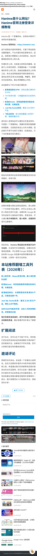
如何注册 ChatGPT (20, 510)
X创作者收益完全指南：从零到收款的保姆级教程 (24, 521)
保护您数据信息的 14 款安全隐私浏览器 (24, 531)
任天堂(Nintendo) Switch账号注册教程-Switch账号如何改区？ (24, 471)
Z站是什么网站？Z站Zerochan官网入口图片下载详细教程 (24, 481)
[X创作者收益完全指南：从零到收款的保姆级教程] (7, 522)
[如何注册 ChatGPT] (7, 512)
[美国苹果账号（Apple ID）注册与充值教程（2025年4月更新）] (7, 463)
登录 (4, 414)
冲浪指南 (18, 32)
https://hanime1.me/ (26, 45)
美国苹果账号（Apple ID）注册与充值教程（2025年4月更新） (24, 461)
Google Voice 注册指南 (22, 540)
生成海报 (6, 396)
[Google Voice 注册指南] (7, 542)
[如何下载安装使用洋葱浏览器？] (7, 492)
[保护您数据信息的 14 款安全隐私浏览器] (7, 532)
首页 (2, 14)
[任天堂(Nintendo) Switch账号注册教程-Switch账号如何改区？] (7, 472)
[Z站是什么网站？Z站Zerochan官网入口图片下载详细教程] (7, 482)
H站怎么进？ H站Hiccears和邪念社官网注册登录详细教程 (24, 501)
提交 (18, 417)
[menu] (34, 9)
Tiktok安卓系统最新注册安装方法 (24, 451)
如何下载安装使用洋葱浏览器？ (24, 490)
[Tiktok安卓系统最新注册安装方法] (7, 453)
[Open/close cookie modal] (32, 551)
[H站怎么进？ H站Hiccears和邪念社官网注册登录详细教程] (7, 502)
